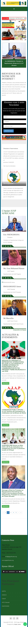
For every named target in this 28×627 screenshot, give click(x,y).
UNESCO (4, 595)
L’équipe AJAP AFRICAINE (9, 212)
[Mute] (20, 571)
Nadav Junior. (17, 624)
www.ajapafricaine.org (8, 560)
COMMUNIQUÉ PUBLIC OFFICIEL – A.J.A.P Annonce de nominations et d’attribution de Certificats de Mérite (14, 411)
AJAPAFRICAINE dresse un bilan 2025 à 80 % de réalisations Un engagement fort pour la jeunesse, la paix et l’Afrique (13, 447)
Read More (5, 383)
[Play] (4, 571)
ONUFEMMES (5, 606)
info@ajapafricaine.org (11, 556)
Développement (8, 183)
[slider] (12, 571)
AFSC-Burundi (5, 602)
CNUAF (4, 598)
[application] (14, 571)
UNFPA (4, 591)
